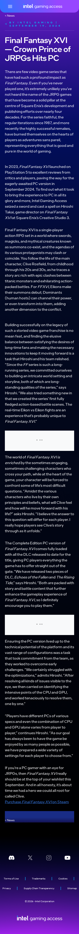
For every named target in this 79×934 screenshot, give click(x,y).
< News (10, 15)
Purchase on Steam (37, 801)
